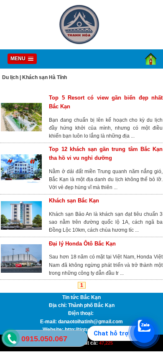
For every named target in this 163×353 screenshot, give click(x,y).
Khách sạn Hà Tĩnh (44, 77)
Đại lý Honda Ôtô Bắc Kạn (82, 243)
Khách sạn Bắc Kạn (74, 200)
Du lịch (10, 77)
